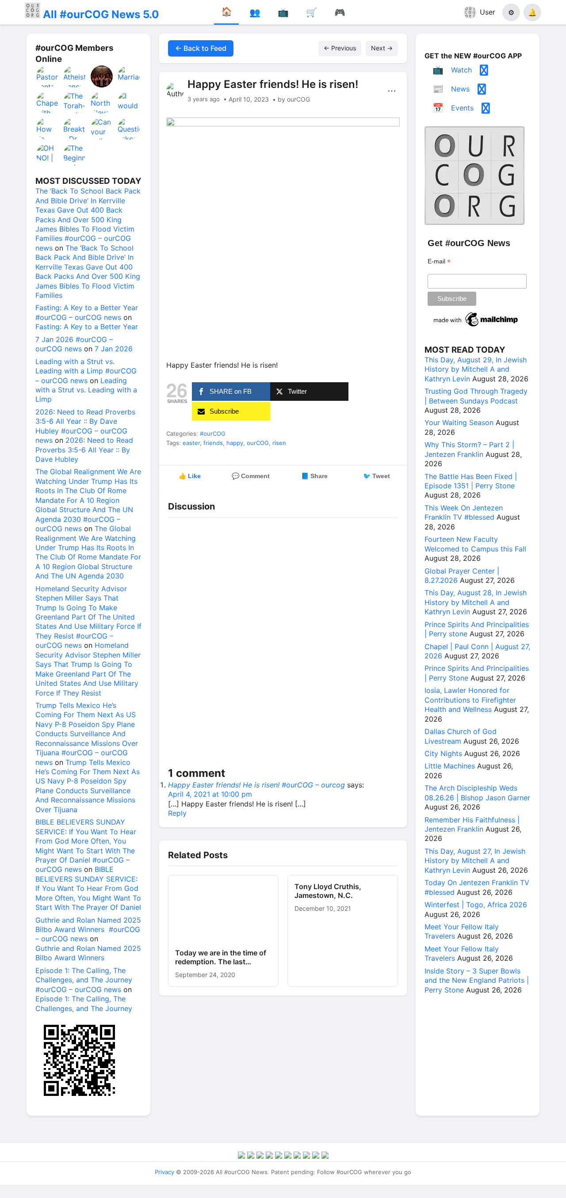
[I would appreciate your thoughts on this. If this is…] (129, 102)
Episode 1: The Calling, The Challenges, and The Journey (83, 1003)
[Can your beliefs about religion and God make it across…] (102, 129)
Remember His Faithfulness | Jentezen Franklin (472, 824)
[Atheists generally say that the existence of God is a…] (74, 76)
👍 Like (190, 475)
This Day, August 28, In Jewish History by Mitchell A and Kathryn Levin (475, 602)
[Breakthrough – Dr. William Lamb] (74, 129)
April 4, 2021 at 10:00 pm (210, 794)
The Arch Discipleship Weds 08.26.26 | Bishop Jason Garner (477, 792)
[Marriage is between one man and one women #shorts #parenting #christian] (129, 76)
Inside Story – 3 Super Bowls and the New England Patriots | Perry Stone (476, 980)
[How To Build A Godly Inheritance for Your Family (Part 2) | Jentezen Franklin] (47, 129)
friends (213, 442)
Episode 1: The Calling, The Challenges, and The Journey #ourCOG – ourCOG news (83, 980)
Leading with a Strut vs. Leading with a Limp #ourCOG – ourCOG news (86, 371)
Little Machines (449, 765)
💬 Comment (251, 475)
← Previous (340, 48)
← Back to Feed (200, 48)
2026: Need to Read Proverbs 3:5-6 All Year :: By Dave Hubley (84, 450)
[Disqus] (283, 643)
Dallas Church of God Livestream (460, 736)
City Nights (443, 753)
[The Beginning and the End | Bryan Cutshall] (74, 155)
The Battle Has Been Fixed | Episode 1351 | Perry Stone (470, 481)
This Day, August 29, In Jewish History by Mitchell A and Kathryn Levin (475, 369)
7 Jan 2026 (114, 348)
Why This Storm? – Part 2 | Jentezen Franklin (469, 449)
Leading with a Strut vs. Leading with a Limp (86, 390)
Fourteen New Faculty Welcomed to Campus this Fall (475, 544)
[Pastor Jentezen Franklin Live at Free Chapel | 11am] (47, 76)
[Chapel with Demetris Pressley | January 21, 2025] (47, 102)
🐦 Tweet (376, 475)
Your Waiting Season (458, 422)
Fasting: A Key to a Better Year (86, 326)
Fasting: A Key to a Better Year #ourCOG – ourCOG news (86, 312)
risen (279, 442)
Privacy (164, 1171)
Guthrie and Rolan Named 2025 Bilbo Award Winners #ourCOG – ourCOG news (88, 929)
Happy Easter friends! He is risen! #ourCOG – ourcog (256, 784)
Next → (382, 48)
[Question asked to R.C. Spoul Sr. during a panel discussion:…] (129, 129)
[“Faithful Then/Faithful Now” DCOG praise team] (102, 76)
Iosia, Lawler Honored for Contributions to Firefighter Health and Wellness (470, 700)
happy (234, 442)
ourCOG (258, 442)
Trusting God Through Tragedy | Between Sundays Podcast (476, 396)
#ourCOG (213, 433)
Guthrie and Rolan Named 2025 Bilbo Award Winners (88, 953)
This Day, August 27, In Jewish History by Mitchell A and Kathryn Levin (474, 861)
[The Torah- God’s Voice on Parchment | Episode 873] (74, 102)
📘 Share (314, 475)
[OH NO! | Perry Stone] (47, 155)
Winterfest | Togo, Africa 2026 (475, 904)
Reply (177, 813)
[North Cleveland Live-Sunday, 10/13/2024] (102, 102)
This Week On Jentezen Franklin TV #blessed (463, 512)
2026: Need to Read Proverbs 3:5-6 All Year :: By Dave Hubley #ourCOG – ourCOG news (85, 426)
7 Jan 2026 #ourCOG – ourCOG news (74, 344)
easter (191, 442)
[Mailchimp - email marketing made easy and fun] (476, 326)
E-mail (439, 261)
